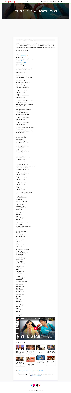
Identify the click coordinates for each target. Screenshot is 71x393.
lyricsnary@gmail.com (36, 375)
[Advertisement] (35, 27)
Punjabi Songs (27, 1)
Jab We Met (25, 370)
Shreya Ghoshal (23, 62)
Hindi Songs (34, 1)
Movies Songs (30, 370)
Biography (60, 1)
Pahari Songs (43, 1)
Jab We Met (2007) (24, 55)
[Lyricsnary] (10, 1)
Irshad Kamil (22, 64)
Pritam (22, 60)
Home (17, 40)
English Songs (53, 1)
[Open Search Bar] (65, 1)
